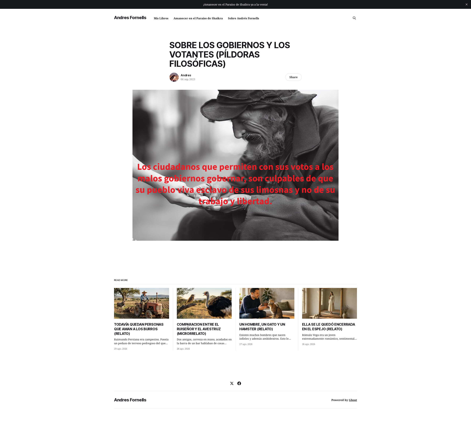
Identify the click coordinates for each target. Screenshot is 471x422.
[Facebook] (239, 383)
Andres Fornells (130, 17)
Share (293, 77)
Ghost (353, 400)
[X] (232, 383)
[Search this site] (354, 18)
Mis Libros (161, 18)
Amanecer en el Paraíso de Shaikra (198, 18)
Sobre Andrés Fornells (243, 18)
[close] (467, 4)
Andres (186, 75)
